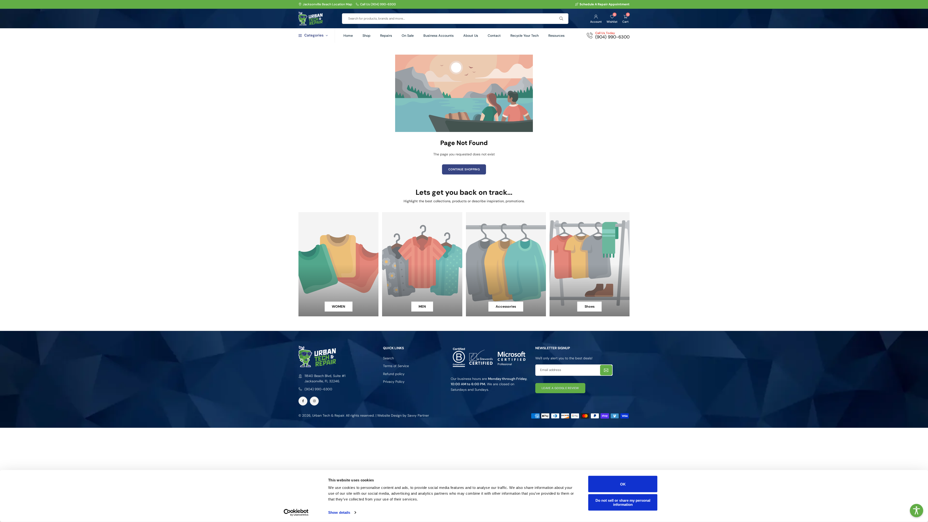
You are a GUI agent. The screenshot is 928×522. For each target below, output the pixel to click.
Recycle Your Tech (524, 35)
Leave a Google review (560, 388)
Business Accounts (438, 35)
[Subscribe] (606, 370)
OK (623, 484)
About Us (470, 35)
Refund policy (394, 374)
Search (388, 358)
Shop (366, 35)
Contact (494, 35)
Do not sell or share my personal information (622, 502)
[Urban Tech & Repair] (310, 18)
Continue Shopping (464, 169)
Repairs (386, 35)
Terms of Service (396, 366)
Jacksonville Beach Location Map (327, 4)
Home (348, 35)
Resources (556, 35)
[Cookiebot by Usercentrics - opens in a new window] (296, 512)
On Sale (408, 35)
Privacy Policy (394, 381)
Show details (339, 512)
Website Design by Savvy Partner (402, 415)
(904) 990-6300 (318, 389)
